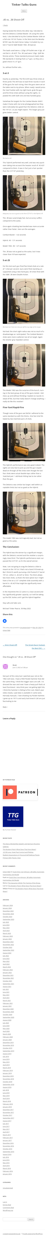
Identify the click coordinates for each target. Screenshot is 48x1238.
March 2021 (7, 1000)
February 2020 (8, 1037)
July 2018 (6, 1090)
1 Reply (5, 25)
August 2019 (7, 1054)
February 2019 (8, 1070)
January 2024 (7, 908)
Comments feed (8, 1208)
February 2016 (8, 1171)
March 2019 (7, 1068)
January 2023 (7, 939)
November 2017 (8, 1112)
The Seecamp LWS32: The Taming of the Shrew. (24, 883)
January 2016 (7, 1174)
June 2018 (6, 1093)
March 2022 (7, 967)
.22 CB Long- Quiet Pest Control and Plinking (18, 852)
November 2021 (8, 978)
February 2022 (8, 970)
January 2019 (7, 1073)
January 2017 (7, 1140)
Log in (5, 1202)
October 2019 (7, 1048)
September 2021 (8, 984)
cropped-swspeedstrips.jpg (11, 1234)
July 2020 (6, 1023)
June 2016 (6, 1160)
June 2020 (6, 1026)
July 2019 (6, 1056)
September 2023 (8, 919)
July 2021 (6, 989)
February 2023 (8, 936)
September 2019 (8, 1051)
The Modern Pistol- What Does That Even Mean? (19, 849)
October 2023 (7, 917)
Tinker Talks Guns (24, 4)
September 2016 (8, 1152)
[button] (5, 621)
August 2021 (7, 986)
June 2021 (6, 992)
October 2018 (7, 1082)
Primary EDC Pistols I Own (12, 858)
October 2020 (7, 1014)
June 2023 (6, 925)
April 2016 (6, 1166)
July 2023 (6, 922)
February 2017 (8, 1138)
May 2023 (6, 928)
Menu (24, 11)
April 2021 (6, 998)
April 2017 (6, 1132)
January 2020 (7, 1040)
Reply (5, 707)
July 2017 (6, 1124)
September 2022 (8, 950)
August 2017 (7, 1121)
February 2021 (8, 1003)
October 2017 (7, 1115)
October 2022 (7, 947)
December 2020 (8, 1009)
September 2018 (8, 1084)
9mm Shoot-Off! (10, 645)
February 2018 (8, 1104)
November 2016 (8, 1146)
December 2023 (8, 911)
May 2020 (6, 1028)
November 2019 (8, 1045)
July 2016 (6, 1157)
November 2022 (8, 945)
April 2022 (6, 964)
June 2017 (6, 1126)
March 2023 (7, 933)
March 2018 (7, 1101)
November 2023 (8, 914)
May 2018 (6, 1096)
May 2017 (6, 1129)
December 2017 (8, 1110)
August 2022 (7, 953)
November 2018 (8, 1079)
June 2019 (6, 1059)
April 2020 (6, 1031)
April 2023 (6, 931)
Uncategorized (25, 628)
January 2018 (7, 1107)
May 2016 (6, 1163)
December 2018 (8, 1076)
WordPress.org (8, 1210)
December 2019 (8, 1042)
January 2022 (7, 972)
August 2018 (7, 1087)
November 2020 (8, 1012)
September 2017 (8, 1118)
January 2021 (7, 1006)
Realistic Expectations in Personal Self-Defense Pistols (21, 855)
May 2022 (6, 961)
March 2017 (7, 1135)
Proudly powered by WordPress (32, 1234)
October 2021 (7, 981)
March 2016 (7, 1168)
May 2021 (6, 995)
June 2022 (6, 959)
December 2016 (8, 1143)
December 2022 (8, 942)
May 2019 (6, 1062)
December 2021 (8, 975)
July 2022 (6, 956)
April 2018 (6, 1098)
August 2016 (7, 1154)
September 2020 (8, 1017)
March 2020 (7, 1034)
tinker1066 (6, 630)
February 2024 (8, 905)
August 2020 (7, 1020)
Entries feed (7, 1205)
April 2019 (6, 1065)
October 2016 (7, 1149)
